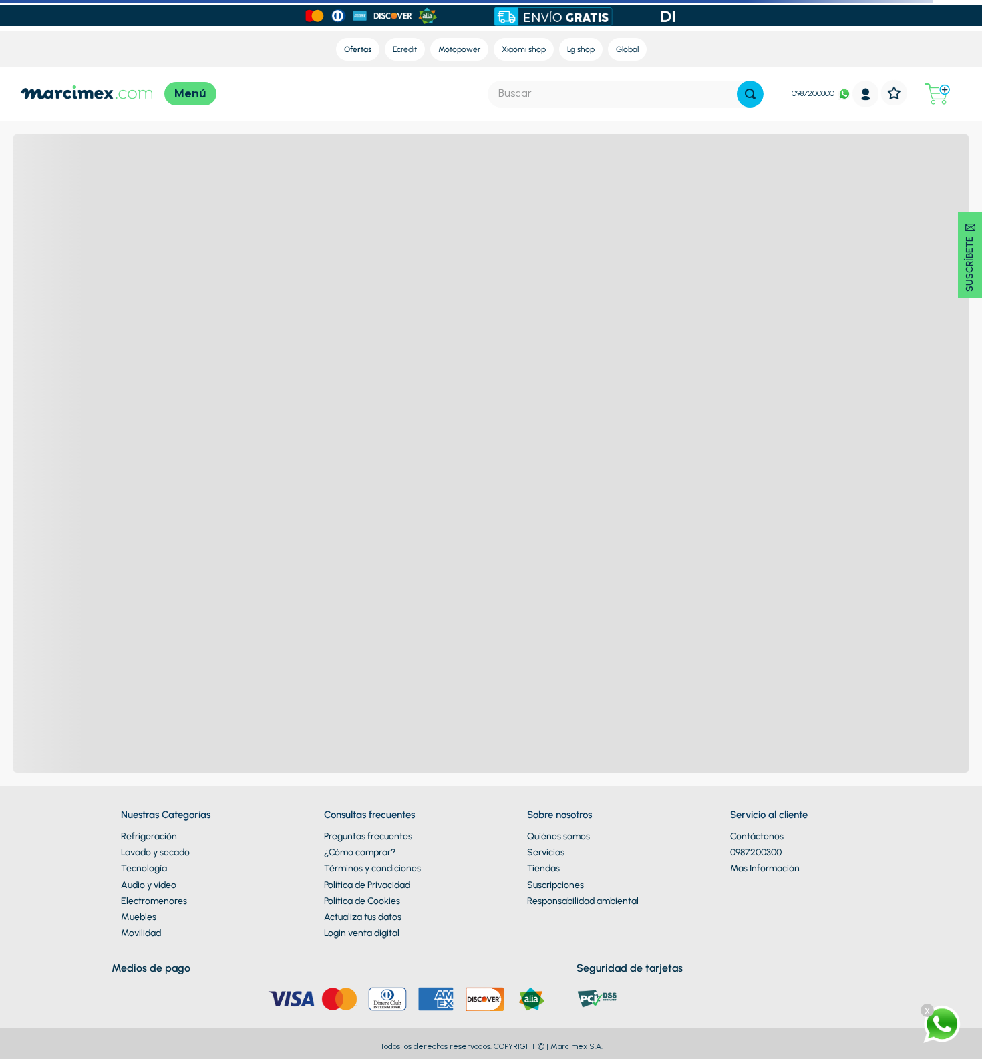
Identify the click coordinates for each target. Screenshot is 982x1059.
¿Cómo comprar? (359, 852)
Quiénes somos (558, 836)
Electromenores (154, 901)
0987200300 (813, 93)
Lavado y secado (155, 852)
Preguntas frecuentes (368, 836)
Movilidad (141, 933)
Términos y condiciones (372, 868)
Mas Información (765, 868)
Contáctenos (757, 836)
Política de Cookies (362, 901)
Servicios (545, 852)
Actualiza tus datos (362, 917)
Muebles (138, 917)
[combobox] (626, 94)
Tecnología (144, 868)
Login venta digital (361, 933)
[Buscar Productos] (750, 94)
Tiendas (543, 868)
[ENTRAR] (865, 94)
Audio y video (148, 885)
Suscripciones (555, 885)
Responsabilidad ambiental (583, 901)
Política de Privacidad (367, 885)
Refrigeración (149, 836)
